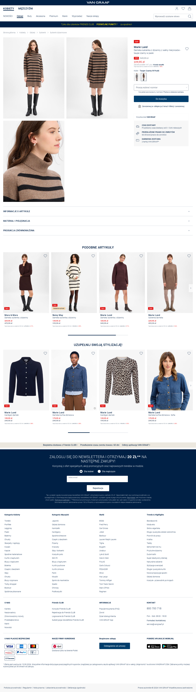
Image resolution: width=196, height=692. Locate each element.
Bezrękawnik (152, 521)
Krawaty (55, 547)
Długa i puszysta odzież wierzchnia (161, 532)
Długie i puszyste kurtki (156, 569)
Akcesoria (40, 16)
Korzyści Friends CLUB (61, 609)
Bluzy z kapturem (12, 562)
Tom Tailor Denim (106, 584)
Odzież (20, 16)
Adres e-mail (73, 477)
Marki (65, 16)
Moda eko (151, 524)
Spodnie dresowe (59, 536)
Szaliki (54, 584)
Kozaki (7, 547)
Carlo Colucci (104, 565)
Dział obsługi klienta (107, 616)
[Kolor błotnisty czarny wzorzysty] (106, 425)
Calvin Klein (104, 558)
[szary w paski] (137, 80)
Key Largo (103, 577)
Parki (54, 573)
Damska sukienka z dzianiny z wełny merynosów (157, 50)
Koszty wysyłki (158, 65)
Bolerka (8, 565)
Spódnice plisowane (13, 591)
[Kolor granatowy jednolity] (10, 425)
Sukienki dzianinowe (58, 32)
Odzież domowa (58, 524)
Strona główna (9, 32)
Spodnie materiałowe (13, 554)
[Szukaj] (190, 16)
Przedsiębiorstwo (12, 620)
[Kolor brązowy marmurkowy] (149, 328)
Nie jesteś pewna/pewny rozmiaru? (161, 92)
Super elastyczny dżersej (157, 558)
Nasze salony (10, 612)
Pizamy (55, 543)
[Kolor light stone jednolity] (53, 425)
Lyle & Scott (104, 554)
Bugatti (102, 547)
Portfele (8, 524)
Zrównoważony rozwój (14, 616)
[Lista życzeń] (183, 8)
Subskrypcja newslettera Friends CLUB (68, 620)
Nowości (8, 627)
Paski (7, 532)
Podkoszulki (57, 591)
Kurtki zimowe (58, 569)
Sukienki (42, 32)
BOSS (101, 521)
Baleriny (8, 536)
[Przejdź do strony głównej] (98, 2)
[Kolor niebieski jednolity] (15, 425)
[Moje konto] (176, 8)
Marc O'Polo (104, 588)
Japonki (55, 521)
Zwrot (101, 612)
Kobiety (8, 8)
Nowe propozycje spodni (157, 573)
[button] (177, 8)
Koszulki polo (57, 554)
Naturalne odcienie (154, 562)
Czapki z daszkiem (12, 569)
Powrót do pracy (154, 536)
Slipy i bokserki (58, 551)
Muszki (55, 577)
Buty (29, 16)
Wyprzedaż (77, 16)
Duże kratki (151, 554)
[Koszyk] (189, 8)
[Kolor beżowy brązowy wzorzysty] (101, 425)
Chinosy (55, 588)
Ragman (102, 591)
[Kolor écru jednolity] (19, 425)
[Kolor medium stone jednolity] (58, 425)
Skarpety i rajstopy (12, 543)
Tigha (101, 543)
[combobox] (161, 87)
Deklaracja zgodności (76, 688)
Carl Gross (103, 528)
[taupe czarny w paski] (144, 80)
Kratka (149, 539)
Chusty (7, 539)
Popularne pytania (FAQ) (109, 609)
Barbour (102, 536)
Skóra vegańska (153, 528)
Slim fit (55, 558)
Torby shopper (11, 584)
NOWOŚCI (8, 16)
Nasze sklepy (93, 16)
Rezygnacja (131, 498)
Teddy (149, 543)
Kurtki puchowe (58, 565)
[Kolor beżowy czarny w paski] (53, 328)
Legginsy (8, 528)
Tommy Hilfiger (105, 580)
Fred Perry (103, 524)
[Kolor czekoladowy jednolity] (5, 328)
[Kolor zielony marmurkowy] (154, 328)
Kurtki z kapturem (12, 558)
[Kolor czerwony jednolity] (5, 425)
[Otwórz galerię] (33, 78)
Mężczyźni (25, 8)
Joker (101, 532)
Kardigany (56, 532)
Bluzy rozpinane (11, 580)
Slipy (6, 573)
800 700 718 (154, 608)
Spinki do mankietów (60, 580)
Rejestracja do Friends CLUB (63, 612)
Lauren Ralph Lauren (107, 539)
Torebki (8, 521)
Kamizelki (56, 528)
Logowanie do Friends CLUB (63, 616)
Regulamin (27, 688)
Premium (53, 16)
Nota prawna (38, 688)
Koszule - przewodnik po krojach (160, 580)
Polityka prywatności (62, 500)
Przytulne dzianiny (154, 551)
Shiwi (101, 573)
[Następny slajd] (191, 288)
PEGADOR (103, 569)
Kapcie (7, 551)
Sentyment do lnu (154, 547)
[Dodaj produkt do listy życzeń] (187, 49)
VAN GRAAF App (106, 620)
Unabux (102, 551)
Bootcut (8, 588)
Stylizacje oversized (155, 565)
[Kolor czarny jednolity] (101, 328)
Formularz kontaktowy (156, 620)
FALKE (102, 562)
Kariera (8, 609)
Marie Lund (140, 47)
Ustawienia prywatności (56, 688)
